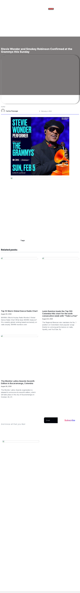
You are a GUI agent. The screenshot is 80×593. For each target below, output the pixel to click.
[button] (40, 44)
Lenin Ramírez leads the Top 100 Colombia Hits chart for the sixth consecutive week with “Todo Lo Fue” (60, 313)
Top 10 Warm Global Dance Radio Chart (19, 311)
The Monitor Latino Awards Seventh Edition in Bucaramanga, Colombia (18, 382)
